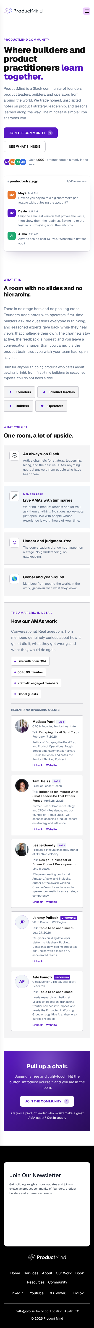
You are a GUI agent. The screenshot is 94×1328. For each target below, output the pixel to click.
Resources (35, 1282)
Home (15, 1273)
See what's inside (24, 146)
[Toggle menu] (86, 11)
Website (51, 765)
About (47, 1273)
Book (79, 1273)
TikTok (78, 1293)
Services (31, 1273)
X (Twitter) (58, 1293)
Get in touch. (56, 1118)
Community (57, 1282)
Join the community (30, 133)
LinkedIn (37, 765)
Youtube (37, 1293)
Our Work (64, 1273)
